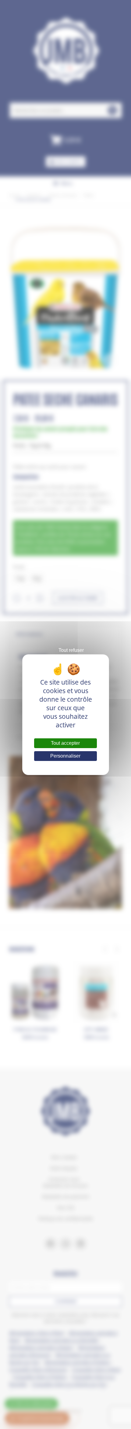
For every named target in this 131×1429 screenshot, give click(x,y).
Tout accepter (65, 743)
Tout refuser (71, 650)
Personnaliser (65, 756)
